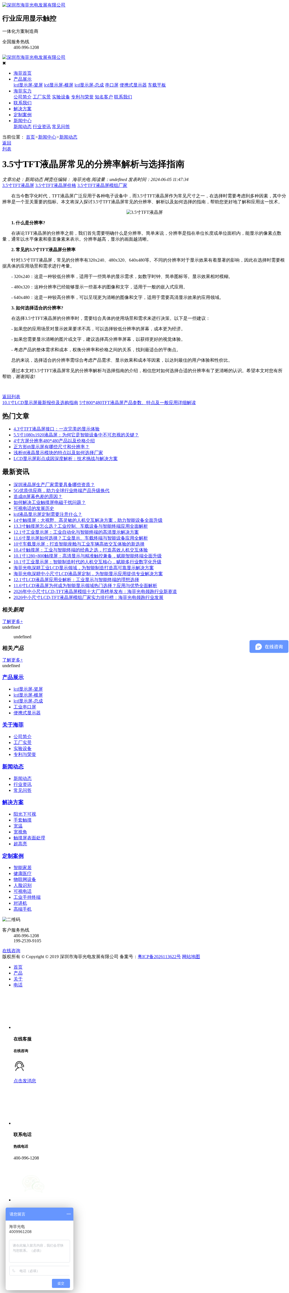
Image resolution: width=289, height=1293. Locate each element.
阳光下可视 (25, 814)
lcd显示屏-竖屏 (28, 85)
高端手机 (23, 909)
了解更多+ (12, 621)
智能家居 (23, 867)
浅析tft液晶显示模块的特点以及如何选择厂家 (58, 452)
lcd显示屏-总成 (89, 85)
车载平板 (157, 85)
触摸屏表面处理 (29, 837)
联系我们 (123, 96)
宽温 (18, 826)
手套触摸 (23, 820)
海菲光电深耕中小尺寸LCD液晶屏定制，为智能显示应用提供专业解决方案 (88, 573)
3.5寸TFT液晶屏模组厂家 (102, 185)
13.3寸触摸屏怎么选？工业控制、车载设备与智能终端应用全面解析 (81, 526)
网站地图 (191, 956)
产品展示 (23, 79)
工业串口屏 (25, 706)
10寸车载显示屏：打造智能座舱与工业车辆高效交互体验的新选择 (79, 544)
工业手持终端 (27, 897)
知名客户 (104, 96)
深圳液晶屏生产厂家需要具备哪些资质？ (54, 484)
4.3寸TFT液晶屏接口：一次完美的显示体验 (57, 428)
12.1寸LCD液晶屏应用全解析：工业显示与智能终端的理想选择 (76, 579)
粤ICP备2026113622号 (159, 956)
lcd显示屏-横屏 (58, 85)
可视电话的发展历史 (34, 508)
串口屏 (112, 85)
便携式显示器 (133, 85)
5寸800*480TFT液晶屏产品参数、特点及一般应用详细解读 (137, 402)
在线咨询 (11, 950)
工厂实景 (42, 96)
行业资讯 (42, 126)
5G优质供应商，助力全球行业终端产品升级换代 (62, 490)
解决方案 (23, 108)
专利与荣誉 (82, 96)
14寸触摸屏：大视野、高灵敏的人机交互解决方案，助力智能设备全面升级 (88, 520)
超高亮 (20, 843)
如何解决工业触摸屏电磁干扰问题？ (50, 502)
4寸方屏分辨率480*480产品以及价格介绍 (54, 440)
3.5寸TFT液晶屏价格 (55, 185)
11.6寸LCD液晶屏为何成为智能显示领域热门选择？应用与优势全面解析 (85, 585)
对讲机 (20, 903)
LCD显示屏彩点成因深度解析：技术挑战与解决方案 (66, 458)
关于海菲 (13, 725)
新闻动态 (23, 126)
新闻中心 (23, 120)
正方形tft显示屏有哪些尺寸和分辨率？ (51, 446)
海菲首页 (23, 73)
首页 (30, 137)
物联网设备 (25, 879)
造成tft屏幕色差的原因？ (38, 496)
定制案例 (23, 114)
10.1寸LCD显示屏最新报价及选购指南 (40, 402)
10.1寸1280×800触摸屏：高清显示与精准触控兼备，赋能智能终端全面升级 (88, 555)
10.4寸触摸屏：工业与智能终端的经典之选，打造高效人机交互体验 (81, 550)
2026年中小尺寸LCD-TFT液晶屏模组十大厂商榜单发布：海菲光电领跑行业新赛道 (95, 591)
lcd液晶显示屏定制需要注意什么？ (48, 514)
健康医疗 (23, 873)
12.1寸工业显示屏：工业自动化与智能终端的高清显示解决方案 (76, 532)
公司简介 (23, 96)
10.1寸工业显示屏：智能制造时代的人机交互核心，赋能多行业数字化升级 (87, 561)
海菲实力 (23, 91)
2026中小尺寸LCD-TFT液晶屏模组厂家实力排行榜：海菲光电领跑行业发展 (88, 597)
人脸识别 (23, 885)
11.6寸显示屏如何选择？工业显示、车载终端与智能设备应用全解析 (81, 538)
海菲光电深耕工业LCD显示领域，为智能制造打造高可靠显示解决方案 (84, 567)
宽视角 (20, 831)
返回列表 (11, 396)
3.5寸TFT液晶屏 (18, 185)
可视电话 (23, 891)
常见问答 (61, 126)
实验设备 (61, 96)
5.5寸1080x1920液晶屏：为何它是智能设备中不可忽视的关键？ (76, 434)
